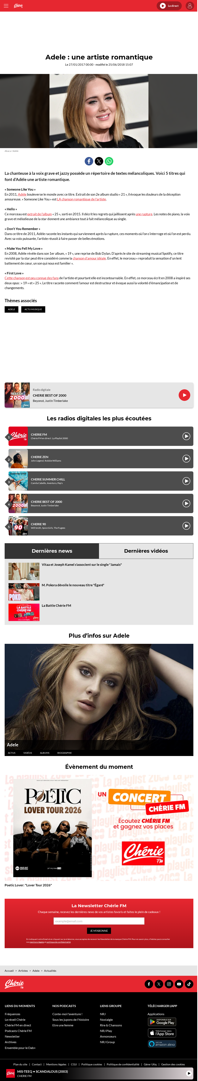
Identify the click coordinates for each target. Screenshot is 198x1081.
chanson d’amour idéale (89, 258)
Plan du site (20, 1064)
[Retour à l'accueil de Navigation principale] (18, 6)
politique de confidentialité (59, 942)
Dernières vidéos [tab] (146, 551)
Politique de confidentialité (123, 1064)
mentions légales (37, 942)
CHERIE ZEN (39, 457)
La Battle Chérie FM (56, 605)
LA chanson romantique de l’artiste (81, 199)
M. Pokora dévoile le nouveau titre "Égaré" (73, 585)
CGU (74, 1064)
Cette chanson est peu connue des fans (32, 278)
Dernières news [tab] (52, 551)
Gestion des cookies (173, 1064)
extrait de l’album (39, 214)
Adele (12, 744)
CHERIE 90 (38, 524)
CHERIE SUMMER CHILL (48, 479)
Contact (37, 1064)
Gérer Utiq (150, 1064)
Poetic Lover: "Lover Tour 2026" (28, 885)
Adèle (22, 194)
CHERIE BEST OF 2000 (49, 395)
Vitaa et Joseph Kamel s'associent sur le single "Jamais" (82, 565)
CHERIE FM (39, 434)
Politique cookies (91, 1064)
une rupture (144, 214)
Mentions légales (56, 1064)
